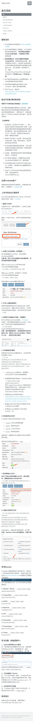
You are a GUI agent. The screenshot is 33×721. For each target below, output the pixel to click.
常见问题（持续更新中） (8, 30)
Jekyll (11, 717)
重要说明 (5, 17)
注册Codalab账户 (7, 22)
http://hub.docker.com (12, 575)
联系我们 (5, 33)
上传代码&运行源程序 (7, 25)
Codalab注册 (17, 187)
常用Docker (6, 28)
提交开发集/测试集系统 (8, 19)
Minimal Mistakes (18, 717)
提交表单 (25, 104)
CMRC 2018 (5, 3)
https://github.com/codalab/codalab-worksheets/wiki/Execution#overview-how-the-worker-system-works (18, 399)
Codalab (18, 199)
